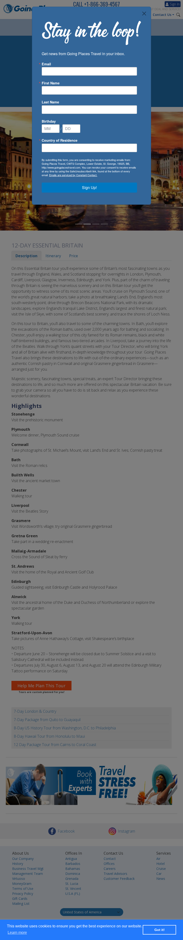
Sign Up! (89, 187)
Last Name (50, 102)
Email (46, 64)
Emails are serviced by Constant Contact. (73, 175)
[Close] (144, 13)
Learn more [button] (17, 932)
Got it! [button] (159, 930)
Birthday (49, 121)
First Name (51, 83)
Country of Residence (59, 140)
